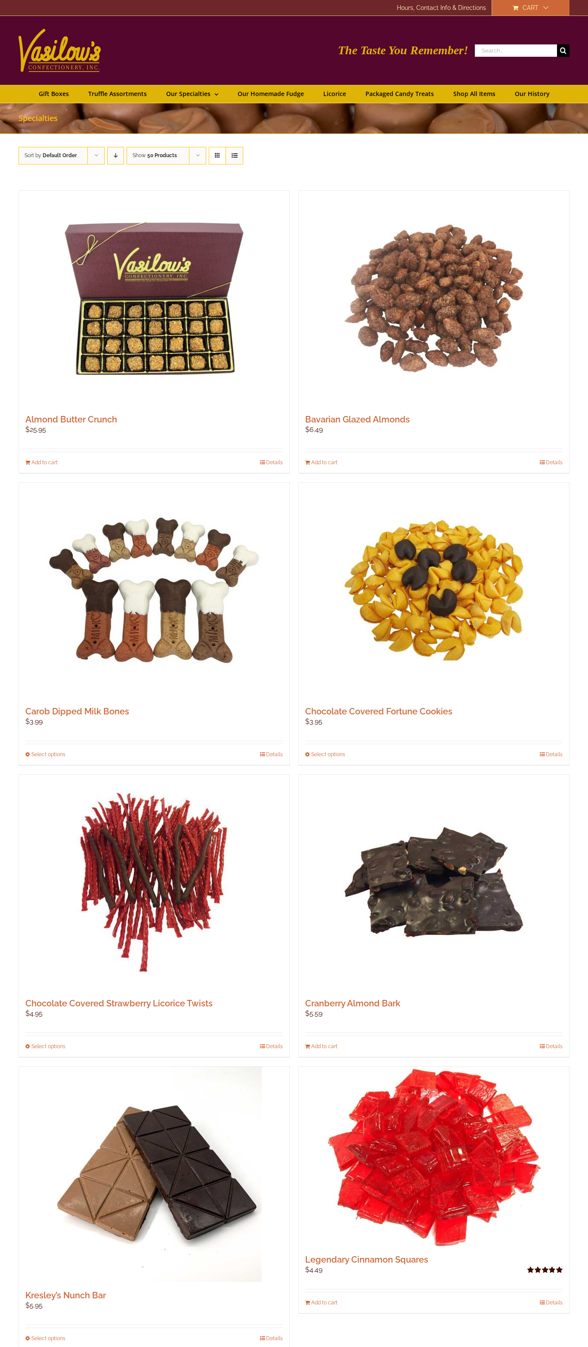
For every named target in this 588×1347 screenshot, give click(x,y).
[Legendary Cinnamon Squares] (434, 1156)
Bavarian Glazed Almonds (357, 419)
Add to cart (44, 462)
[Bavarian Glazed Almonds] (434, 298)
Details (274, 462)
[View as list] (234, 155)
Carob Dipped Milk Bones (77, 711)
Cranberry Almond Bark (352, 1003)
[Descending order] (115, 155)
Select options (48, 754)
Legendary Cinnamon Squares (366, 1259)
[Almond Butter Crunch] (154, 298)
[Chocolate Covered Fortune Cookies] (434, 590)
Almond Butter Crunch (71, 419)
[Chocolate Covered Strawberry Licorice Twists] (154, 882)
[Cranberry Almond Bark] (434, 882)
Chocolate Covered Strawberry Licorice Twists (119, 1003)
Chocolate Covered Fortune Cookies (378, 711)
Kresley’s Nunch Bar (65, 1295)
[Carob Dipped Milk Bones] (154, 590)
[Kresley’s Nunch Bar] (154, 1174)
